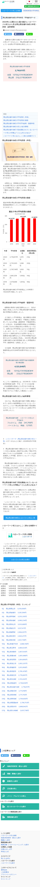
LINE (30, 34)
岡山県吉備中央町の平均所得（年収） (16, 117)
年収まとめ (5, 851)
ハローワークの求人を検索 (11, 11)
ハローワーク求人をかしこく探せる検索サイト (19, 136)
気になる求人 (5, 858)
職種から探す (5, 840)
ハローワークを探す (8, 863)
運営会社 (4, 870)
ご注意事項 (5, 872)
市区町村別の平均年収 (31, 11)
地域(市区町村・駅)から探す (11, 838)
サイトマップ (5, 879)
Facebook (19, 34)
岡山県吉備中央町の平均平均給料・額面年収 (18, 123)
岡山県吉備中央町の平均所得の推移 (15, 120)
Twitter (8, 34)
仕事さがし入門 (6, 849)
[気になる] (29, 1)
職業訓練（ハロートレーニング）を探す (15, 845)
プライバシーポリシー (9, 874)
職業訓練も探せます (33, 6)
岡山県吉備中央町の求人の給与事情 (15, 126)
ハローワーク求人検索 (9, 835)
